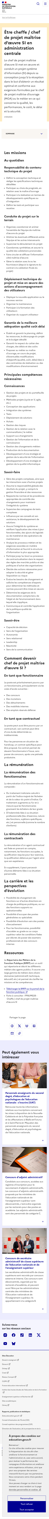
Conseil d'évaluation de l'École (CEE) (15, 1420)
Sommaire (10, 134)
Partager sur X (19, 1026)
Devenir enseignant (9, 1360)
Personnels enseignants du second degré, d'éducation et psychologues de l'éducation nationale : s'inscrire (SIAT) (24, 1097)
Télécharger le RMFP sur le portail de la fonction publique (25, 990)
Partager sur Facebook (12, 1026)
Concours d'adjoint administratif (23, 1177)
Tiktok (22, 1335)
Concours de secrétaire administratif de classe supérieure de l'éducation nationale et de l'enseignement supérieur (24, 1263)
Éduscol (5, 1364)
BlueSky (13, 1343)
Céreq (4, 1405)
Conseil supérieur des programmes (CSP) (17, 1424)
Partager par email (12, 1033)
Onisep (4, 1368)
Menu (45, 3)
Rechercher (38, 3)
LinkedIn (30, 1335)
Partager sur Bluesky (26, 1026)
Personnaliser (26, 1498)
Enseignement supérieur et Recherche (16, 1397)
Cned (4, 1373)
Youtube (5, 1343)
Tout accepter (27, 1509)
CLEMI (4, 1381)
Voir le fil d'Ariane (8, 17)
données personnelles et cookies (23, 1489)
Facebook (13, 1335)
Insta (5, 1335)
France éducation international (13, 1385)
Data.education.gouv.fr (11, 1416)
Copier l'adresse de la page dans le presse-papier (19, 1033)
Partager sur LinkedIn (34, 1026)
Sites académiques (9, 1401)
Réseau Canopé (8, 1377)
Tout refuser (27, 1504)
